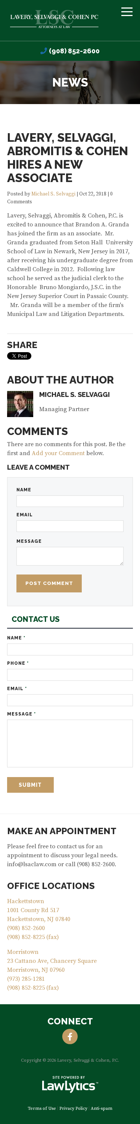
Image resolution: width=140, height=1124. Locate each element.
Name (23, 489)
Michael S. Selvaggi (53, 194)
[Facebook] (70, 1036)
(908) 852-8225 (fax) (33, 937)
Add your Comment (58, 453)
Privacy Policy (73, 1108)
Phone (18, 663)
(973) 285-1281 (26, 979)
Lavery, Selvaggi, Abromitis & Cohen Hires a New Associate (67, 158)
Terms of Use (42, 1108)
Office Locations (51, 885)
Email (24, 514)
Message (29, 541)
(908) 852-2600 (74, 51)
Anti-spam (101, 1108)
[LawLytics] (70, 1084)
